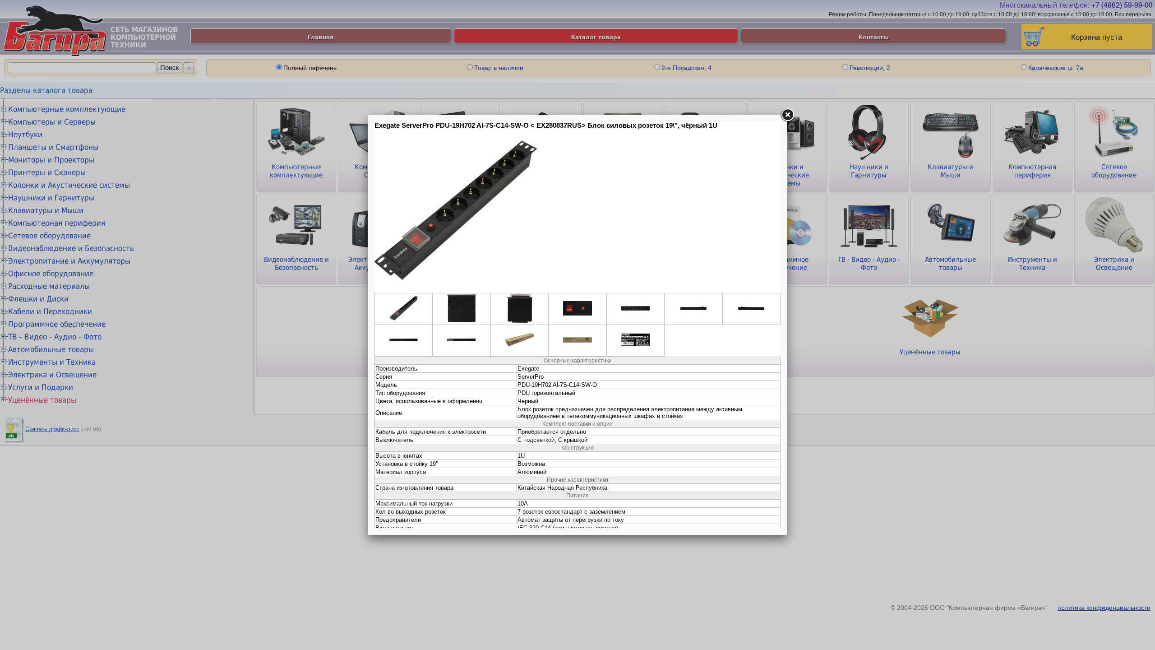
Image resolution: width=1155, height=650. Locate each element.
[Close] (787, 115)
